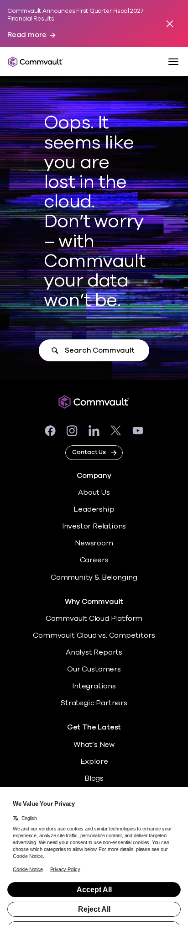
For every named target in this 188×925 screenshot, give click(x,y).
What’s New (94, 745)
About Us (94, 492)
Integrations (94, 686)
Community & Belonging (94, 577)
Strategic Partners (94, 703)
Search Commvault (99, 350)
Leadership (93, 509)
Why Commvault (94, 602)
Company (94, 476)
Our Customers (94, 669)
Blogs (94, 778)
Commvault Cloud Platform (94, 618)
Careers (94, 560)
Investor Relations (94, 526)
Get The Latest (94, 727)
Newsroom (94, 543)
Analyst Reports (94, 652)
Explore (94, 761)
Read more (27, 35)
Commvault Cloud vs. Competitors (94, 635)
